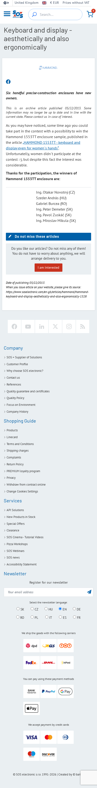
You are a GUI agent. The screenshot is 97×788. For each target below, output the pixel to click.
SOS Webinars (15, 551)
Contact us (13, 378)
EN (64, 609)
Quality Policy (15, 398)
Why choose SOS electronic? (25, 371)
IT (50, 617)
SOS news (13, 557)
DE (78, 609)
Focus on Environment (21, 405)
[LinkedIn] (41, 326)
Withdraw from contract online (26, 485)
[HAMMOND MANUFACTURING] (48, 67)
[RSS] (82, 326)
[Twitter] (55, 326)
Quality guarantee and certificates (28, 391)
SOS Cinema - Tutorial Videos (25, 537)
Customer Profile (17, 364)
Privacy (11, 478)
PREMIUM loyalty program (23, 471)
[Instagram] (69, 326)
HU (50, 609)
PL (36, 617)
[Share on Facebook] (8, 82)
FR (78, 617)
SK (22, 609)
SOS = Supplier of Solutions (24, 357)
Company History (17, 412)
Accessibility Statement (21, 564)
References (14, 384)
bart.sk (80, 774)
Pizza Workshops (17, 544)
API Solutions (15, 510)
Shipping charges (17, 451)
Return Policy (15, 464)
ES (64, 617)
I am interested (48, 267)
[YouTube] (28, 326)
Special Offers (15, 524)
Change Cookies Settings (22, 491)
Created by (65, 774)
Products (12, 430)
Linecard (12, 437)
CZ (36, 609)
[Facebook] (14, 326)
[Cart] (90, 14)
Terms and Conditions (20, 444)
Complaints (14, 457)
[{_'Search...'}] (34, 14)
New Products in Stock (21, 517)
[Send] (89, 591)
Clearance (13, 530)
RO (21, 617)
